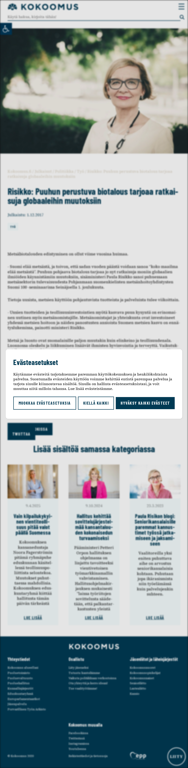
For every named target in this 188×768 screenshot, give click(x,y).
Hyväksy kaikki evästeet (145, 403)
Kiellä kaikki (96, 403)
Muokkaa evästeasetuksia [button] (45, 403)
